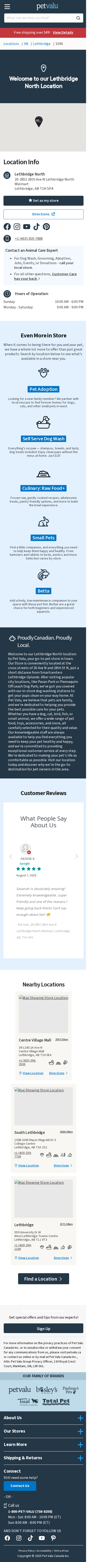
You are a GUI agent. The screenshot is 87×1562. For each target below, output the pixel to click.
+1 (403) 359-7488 (29, 238)
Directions (56, 1073)
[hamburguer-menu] (7, 7)
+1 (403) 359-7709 (23, 1154)
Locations (11, 43)
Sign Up (43, 1329)
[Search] (78, 18)
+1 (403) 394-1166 (23, 1247)
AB (26, 43)
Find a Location (41, 1279)
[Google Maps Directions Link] (43, 998)
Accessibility (44, 1551)
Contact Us (19, 1485)
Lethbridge (42, 43)
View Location (33, 1073)
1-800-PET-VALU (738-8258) (30, 1511)
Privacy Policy (27, 1551)
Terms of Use (61, 1551)
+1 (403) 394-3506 (27, 1062)
